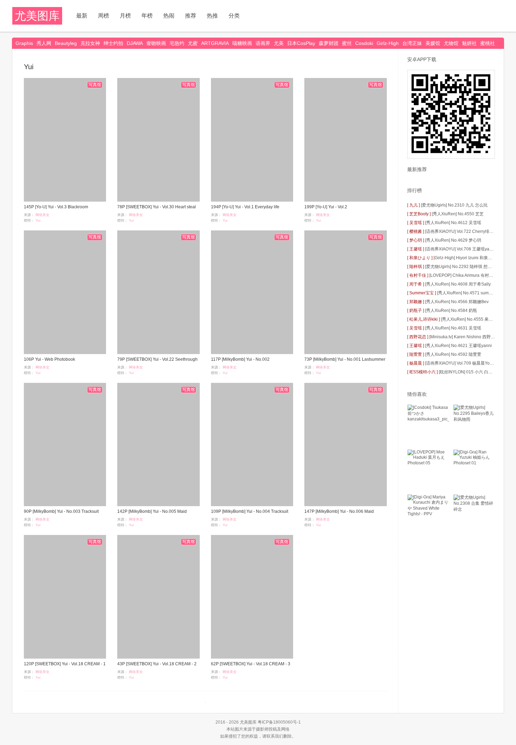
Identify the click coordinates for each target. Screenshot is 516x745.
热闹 (168, 16)
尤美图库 (37, 15)
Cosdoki (364, 43)
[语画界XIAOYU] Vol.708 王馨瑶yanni (460, 249)
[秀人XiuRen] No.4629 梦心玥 (453, 240)
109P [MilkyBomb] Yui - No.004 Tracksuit (249, 511)
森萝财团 (328, 43)
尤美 (279, 43)
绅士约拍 (113, 43)
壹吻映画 (156, 43)
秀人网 (44, 43)
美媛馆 (432, 43)
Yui (37, 220)
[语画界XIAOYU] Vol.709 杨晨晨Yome (460, 363)
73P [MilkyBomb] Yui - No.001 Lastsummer (344, 359)
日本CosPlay (301, 43)
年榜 (147, 16)
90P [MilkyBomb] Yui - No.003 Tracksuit (61, 511)
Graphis (24, 43)
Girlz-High (388, 43)
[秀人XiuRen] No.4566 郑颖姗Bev (457, 301)
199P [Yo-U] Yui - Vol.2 (325, 206)
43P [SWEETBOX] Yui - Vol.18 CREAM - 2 (157, 663)
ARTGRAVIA (215, 43)
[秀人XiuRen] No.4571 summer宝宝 (470, 292)
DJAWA (135, 43)
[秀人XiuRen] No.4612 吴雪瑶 (453, 222)
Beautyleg (66, 43)
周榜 (103, 16)
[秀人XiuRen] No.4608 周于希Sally (458, 284)
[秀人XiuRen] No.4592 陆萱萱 (453, 354)
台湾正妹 (412, 43)
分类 (234, 16)
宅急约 (177, 43)
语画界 (263, 43)
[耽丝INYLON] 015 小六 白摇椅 (468, 372)
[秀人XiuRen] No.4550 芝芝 (458, 213)
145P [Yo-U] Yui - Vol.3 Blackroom (56, 206)
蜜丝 (347, 43)
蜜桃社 (487, 43)
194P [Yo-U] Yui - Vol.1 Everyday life (245, 206)
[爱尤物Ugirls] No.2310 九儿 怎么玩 (454, 205)
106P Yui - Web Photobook (49, 359)
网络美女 (42, 215)
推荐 (190, 16)
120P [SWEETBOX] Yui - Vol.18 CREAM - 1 (65, 663)
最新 (81, 16)
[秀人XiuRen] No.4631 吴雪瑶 (453, 328)
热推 (212, 16)
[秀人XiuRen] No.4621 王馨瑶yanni (458, 345)
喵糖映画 (242, 43)
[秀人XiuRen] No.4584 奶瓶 (451, 310)
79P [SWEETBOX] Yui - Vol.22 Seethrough (157, 359)
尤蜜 (193, 43)
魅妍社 (469, 43)
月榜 (125, 16)
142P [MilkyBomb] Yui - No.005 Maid (152, 511)
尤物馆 (451, 43)
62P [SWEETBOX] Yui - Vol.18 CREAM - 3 (250, 663)
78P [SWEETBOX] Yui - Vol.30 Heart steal (156, 206)
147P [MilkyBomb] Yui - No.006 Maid (339, 511)
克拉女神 (90, 43)
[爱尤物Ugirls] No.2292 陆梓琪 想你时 (460, 266)
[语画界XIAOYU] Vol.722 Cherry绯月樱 (461, 231)
